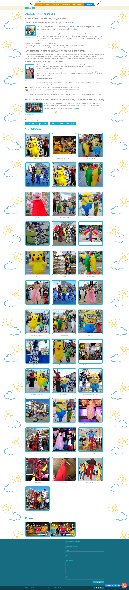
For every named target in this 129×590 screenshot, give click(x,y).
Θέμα (67, 555)
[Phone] (124, 585)
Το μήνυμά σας (69, 560)
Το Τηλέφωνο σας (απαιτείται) (73, 551)
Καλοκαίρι (55, 4)
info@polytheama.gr (46, 1)
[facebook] (94, 588)
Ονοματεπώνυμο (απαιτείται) (73, 541)
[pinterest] (99, 588)
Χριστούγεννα (77, 4)
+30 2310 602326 (33, 1)
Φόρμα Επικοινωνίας (59, 1)
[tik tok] (102, 3)
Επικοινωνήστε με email (36, 124)
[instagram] (96, 588)
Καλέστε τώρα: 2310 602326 (63, 124)
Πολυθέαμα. (76, 108)
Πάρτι (47, 4)
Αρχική (39, 4)
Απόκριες (89, 4)
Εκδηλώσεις (66, 4)
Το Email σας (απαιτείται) (72, 546)
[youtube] (101, 588)
